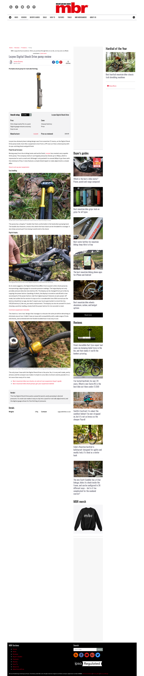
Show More (112, 86)
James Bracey (18, 61)
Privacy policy (96, 673)
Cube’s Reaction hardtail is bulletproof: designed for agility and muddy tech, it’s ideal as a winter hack (87, 451)
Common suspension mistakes (19, 310)
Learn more (43, 53)
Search (100, 649)
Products (24, 48)
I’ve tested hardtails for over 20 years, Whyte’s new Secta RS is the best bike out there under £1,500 (87, 383)
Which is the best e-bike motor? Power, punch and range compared (86, 180)
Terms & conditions (87, 673)
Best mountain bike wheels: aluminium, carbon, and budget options (85, 305)
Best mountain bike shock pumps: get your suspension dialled (33, 384)
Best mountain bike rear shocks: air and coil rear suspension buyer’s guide (37, 381)
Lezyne (36, 134)
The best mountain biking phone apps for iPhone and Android (87, 273)
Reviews (16, 48)
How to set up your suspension (19, 167)
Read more (88, 315)
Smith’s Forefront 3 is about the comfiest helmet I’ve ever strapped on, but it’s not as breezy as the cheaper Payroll (86, 415)
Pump (30, 48)
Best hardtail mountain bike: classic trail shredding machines (120, 76)
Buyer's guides (81, 153)
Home (11, 48)
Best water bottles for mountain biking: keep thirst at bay (86, 243)
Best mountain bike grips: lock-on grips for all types (86, 210)
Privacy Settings (104, 673)
